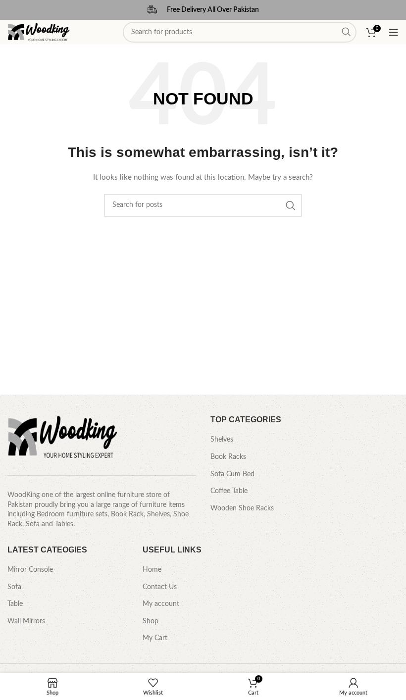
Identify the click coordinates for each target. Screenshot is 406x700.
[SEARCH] (290, 205)
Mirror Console (30, 569)
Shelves (221, 439)
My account (161, 603)
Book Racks (228, 456)
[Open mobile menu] (394, 32)
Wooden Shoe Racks (242, 508)
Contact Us (160, 587)
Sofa (14, 587)
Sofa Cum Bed (232, 474)
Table (15, 603)
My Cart (155, 638)
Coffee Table (229, 491)
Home (152, 569)
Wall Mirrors (26, 621)
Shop (150, 621)
